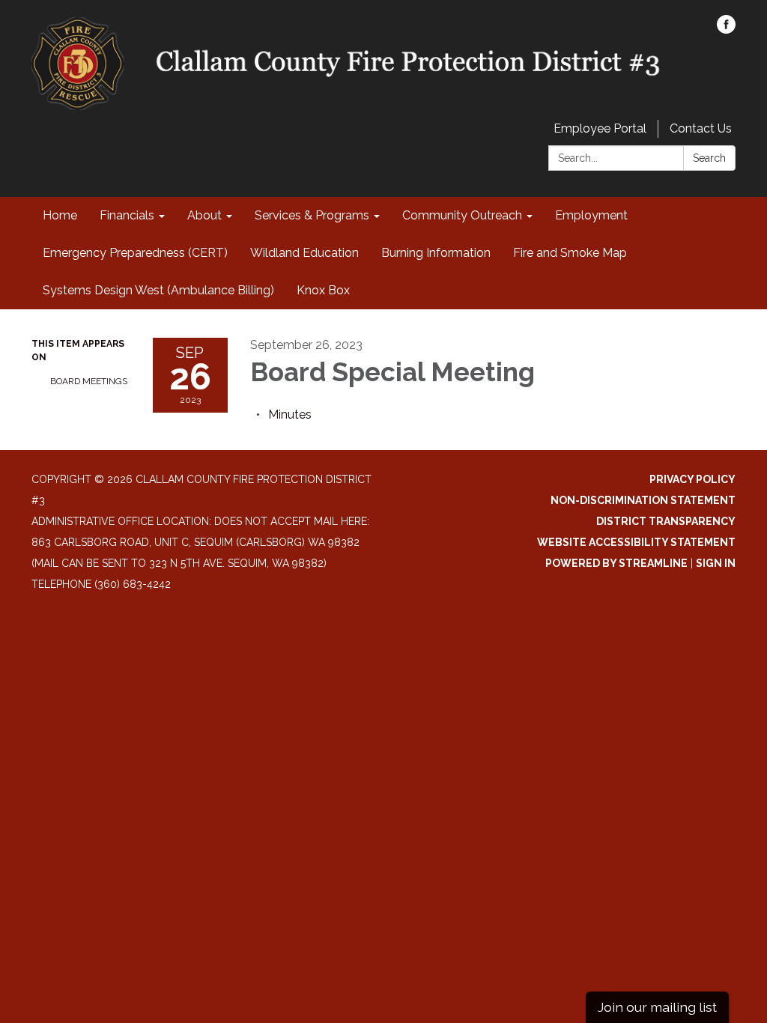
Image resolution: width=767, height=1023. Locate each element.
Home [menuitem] (60, 215)
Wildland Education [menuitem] (304, 253)
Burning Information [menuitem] (436, 253)
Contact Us (701, 128)
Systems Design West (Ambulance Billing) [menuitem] (158, 290)
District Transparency (666, 521)
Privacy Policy (692, 479)
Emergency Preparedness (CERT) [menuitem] (135, 253)
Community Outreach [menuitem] (462, 215)
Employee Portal (600, 128)
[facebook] (726, 29)
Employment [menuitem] (591, 215)
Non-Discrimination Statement (643, 500)
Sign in (716, 563)
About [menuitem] (204, 215)
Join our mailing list (657, 1007)
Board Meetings (88, 381)
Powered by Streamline (616, 563)
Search (709, 158)
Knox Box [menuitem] (323, 290)
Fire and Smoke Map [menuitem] (570, 253)
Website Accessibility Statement (636, 542)
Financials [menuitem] (127, 215)
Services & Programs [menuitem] (312, 215)
